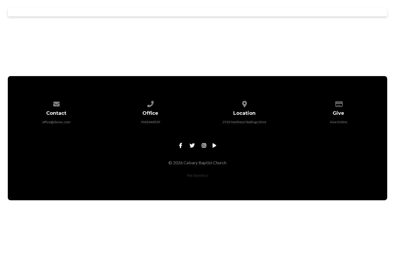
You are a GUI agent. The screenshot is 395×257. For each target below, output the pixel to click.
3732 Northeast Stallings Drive (244, 122)
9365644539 (150, 122)
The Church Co (197, 175)
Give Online (338, 122)
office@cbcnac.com (56, 122)
